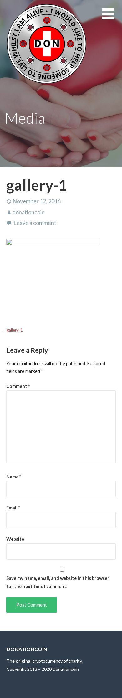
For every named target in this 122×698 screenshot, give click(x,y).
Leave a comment (34, 222)
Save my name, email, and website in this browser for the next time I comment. (57, 582)
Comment (18, 386)
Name (13, 476)
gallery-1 (15, 330)
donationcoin (29, 212)
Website (15, 539)
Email (13, 507)
